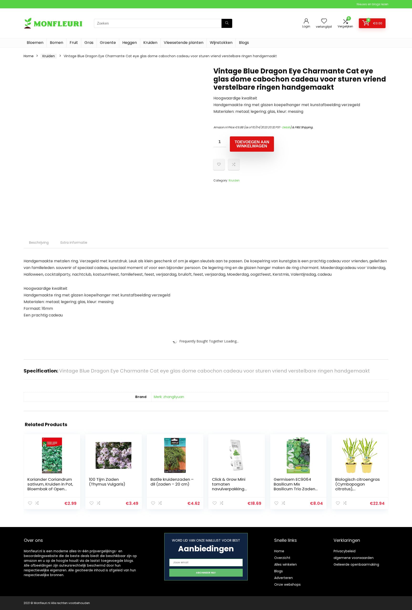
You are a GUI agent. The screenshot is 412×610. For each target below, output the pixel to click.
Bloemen (35, 42)
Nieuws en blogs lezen (372, 4)
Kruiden (150, 42)
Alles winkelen (285, 564)
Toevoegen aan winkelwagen (252, 144)
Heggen (129, 42)
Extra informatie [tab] (74, 242)
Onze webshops (287, 584)
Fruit (74, 42)
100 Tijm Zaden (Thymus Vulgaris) (107, 481)
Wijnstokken (221, 42)
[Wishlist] (324, 21)
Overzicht (282, 557)
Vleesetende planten (183, 42)
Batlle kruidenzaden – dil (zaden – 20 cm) (172, 481)
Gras (88, 42)
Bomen (56, 42)
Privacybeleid (344, 551)
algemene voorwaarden (354, 557)
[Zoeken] (226, 23)
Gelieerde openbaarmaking (356, 564)
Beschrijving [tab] (39, 242)
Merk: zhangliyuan (169, 396)
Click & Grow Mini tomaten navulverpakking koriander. (228, 486)
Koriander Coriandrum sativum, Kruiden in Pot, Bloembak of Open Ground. (50, 486)
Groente (108, 42)
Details (286, 127)
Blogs (244, 42)
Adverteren (283, 577)
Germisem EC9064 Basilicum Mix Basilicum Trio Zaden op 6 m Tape (294, 486)
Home (29, 56)
